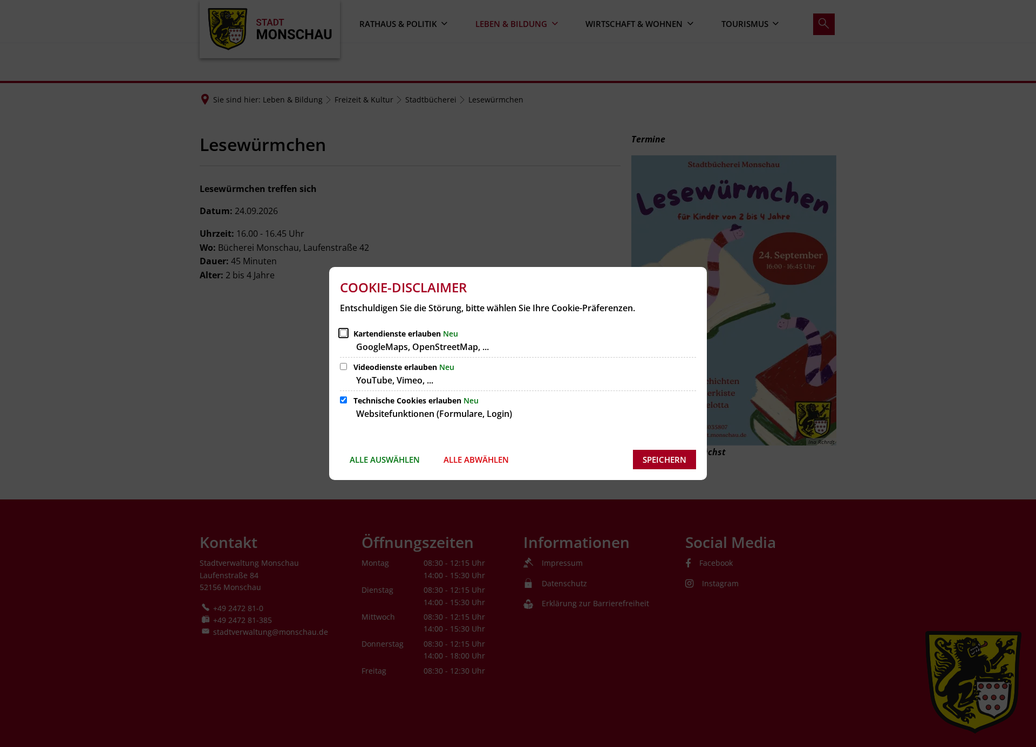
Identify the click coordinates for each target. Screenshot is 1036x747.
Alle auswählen (385, 459)
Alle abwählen (476, 459)
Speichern (664, 459)
